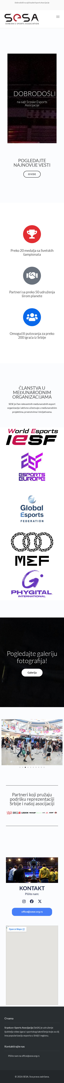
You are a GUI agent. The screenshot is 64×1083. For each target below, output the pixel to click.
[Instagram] (24, 901)
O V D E (32, 174)
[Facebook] (32, 901)
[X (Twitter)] (40, 901)
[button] (5, 742)
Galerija (32, 672)
